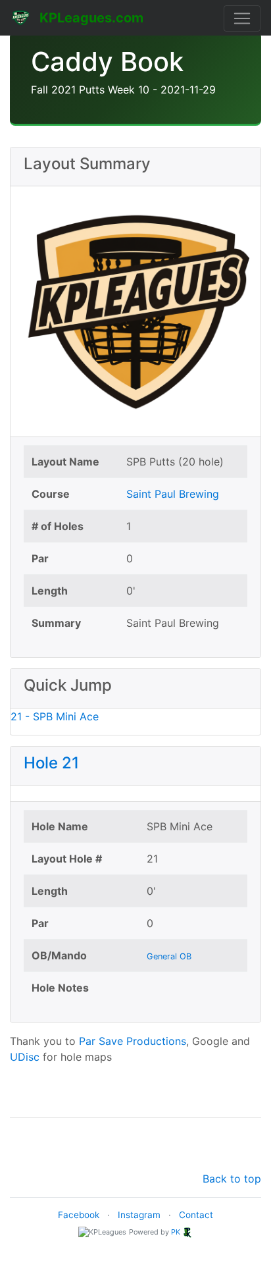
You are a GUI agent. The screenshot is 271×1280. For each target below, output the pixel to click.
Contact (196, 1215)
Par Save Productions (132, 1041)
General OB (169, 956)
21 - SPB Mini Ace (55, 716)
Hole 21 (51, 762)
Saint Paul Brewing (172, 493)
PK (175, 1232)
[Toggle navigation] (242, 18)
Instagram (139, 1215)
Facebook (78, 1215)
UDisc (24, 1056)
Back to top (232, 1178)
